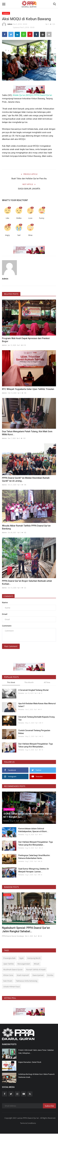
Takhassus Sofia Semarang (26, 981)
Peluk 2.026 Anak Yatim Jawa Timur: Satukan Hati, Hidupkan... (36, 1051)
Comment (6, 625)
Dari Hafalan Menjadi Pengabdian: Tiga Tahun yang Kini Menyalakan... (35, 745)
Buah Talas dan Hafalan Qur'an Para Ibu (29, 178)
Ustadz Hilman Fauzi (11, 986)
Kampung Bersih (34, 958)
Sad (18, 235)
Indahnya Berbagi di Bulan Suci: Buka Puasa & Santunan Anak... (36, 1075)
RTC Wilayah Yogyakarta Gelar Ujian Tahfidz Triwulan (28, 389)
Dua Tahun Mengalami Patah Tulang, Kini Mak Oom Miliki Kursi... (27, 433)
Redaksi (21, 693)
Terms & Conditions (28, 1123)
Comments (8, 596)
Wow (30, 235)
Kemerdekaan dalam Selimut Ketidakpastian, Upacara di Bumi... (33, 829)
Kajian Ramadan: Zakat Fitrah (29, 1062)
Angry (7, 235)
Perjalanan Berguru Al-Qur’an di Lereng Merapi (25, 929)
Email (4, 614)
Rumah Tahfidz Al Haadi (35, 969)
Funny (41, 218)
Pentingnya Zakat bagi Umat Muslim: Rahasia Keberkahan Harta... (34, 856)
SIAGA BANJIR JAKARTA (29, 188)
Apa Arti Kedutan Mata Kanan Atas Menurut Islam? (37, 704)
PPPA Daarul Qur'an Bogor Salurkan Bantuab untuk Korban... (27, 582)
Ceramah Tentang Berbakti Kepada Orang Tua (36, 718)
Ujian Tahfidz (8, 964)
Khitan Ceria (8, 975)
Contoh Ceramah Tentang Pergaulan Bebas (34, 731)
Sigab (21, 958)
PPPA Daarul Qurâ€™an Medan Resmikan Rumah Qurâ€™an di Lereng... (26, 479)
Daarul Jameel (38, 975)
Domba (50, 975)
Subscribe (49, 1106)
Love (30, 218)
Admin (9, 24)
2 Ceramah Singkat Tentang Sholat (33, 690)
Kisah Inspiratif (23, 975)
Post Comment (10, 646)
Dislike (18, 218)
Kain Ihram (7, 981)
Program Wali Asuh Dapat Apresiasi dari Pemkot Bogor (26, 340)
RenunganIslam (24, 964)
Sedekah (6, 13)
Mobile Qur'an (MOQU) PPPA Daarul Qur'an (32, 95)
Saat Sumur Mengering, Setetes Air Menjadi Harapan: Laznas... (33, 870)
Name (5, 602)
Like (7, 218)
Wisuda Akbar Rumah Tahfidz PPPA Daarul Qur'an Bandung (26, 527)
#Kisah (36, 964)
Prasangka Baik (9, 958)
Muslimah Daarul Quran (13, 969)
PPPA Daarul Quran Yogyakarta (13, 936)
